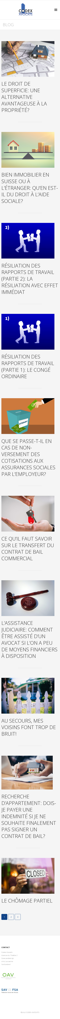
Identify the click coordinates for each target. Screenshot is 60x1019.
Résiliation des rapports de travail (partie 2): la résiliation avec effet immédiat (29, 278)
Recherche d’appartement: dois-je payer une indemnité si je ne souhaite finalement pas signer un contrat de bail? (28, 816)
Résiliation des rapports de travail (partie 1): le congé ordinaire (27, 366)
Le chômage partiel (26, 900)
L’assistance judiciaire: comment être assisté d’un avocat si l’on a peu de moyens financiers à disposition (29, 639)
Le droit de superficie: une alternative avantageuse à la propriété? (24, 96)
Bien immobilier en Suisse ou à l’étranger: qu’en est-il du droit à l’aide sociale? (29, 187)
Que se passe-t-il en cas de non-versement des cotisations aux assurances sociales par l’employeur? (28, 457)
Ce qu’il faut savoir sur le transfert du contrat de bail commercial (27, 548)
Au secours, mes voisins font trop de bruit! (28, 727)
